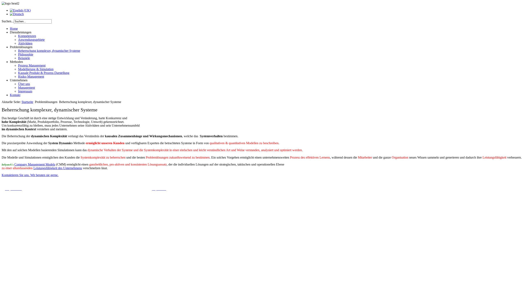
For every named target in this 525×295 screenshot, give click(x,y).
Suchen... (8, 21)
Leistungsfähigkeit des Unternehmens (57, 168)
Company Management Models (34, 164)
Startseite (27, 102)
